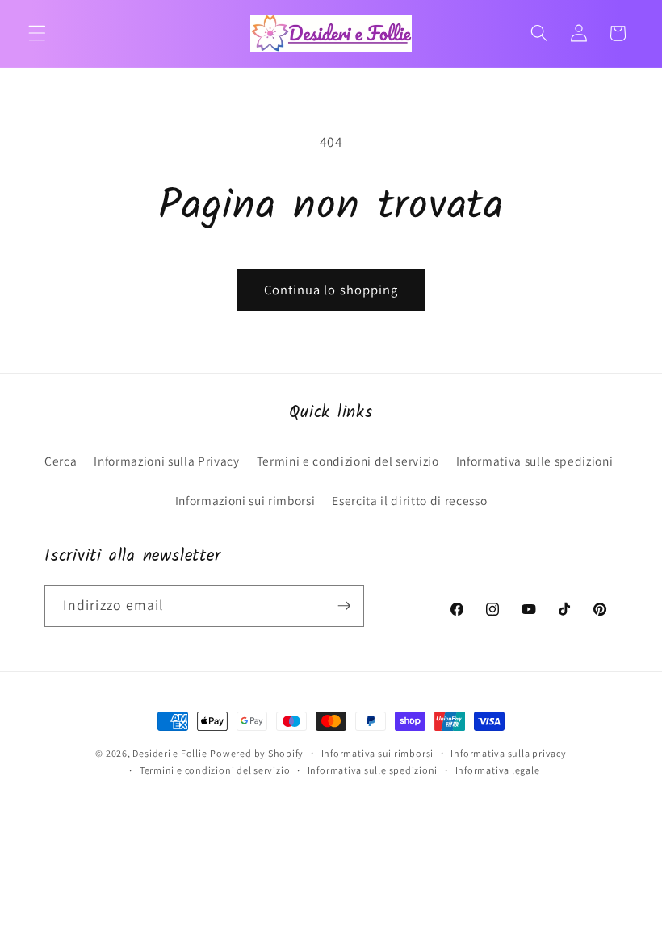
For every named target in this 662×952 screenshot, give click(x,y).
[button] (37, 33)
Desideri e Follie (169, 753)
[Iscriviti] (344, 606)
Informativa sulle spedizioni (534, 461)
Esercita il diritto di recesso (409, 500)
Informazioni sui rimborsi (245, 500)
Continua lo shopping (331, 290)
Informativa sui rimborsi (377, 753)
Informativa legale (497, 770)
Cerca (60, 461)
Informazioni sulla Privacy (166, 461)
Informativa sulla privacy (508, 753)
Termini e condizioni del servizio (348, 461)
